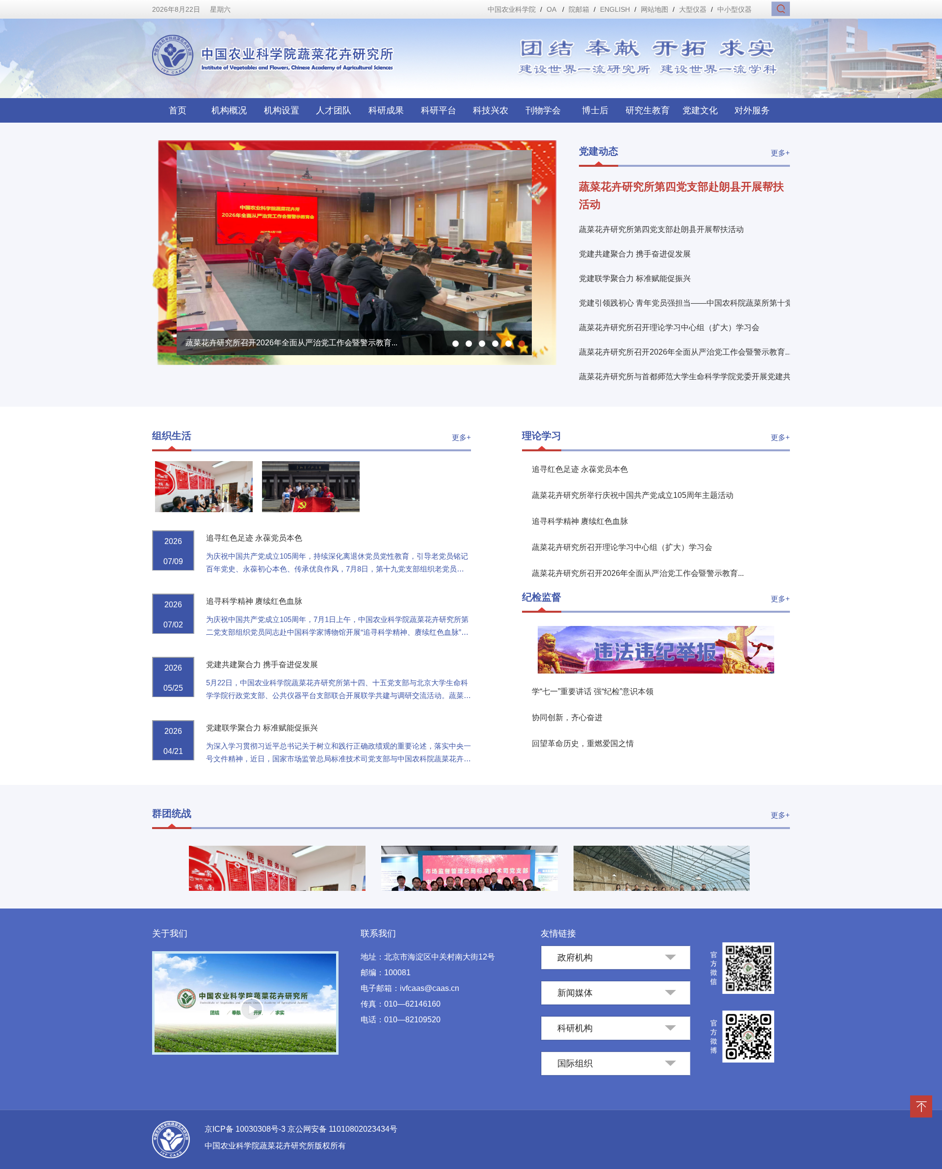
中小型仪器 (734, 9)
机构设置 (281, 110)
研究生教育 (648, 110)
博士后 (595, 110)
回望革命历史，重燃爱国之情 (583, 743)
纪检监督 (541, 597)
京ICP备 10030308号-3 (246, 1129)
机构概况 (229, 110)
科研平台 (438, 110)
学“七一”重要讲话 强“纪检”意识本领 (593, 691)
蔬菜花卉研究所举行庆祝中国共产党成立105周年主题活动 (632, 495)
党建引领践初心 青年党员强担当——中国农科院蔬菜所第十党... (689, 303)
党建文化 (700, 110)
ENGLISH (615, 9)
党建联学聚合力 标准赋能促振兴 (636, 278)
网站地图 (654, 9)
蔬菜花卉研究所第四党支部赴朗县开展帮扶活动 (661, 229)
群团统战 (171, 813)
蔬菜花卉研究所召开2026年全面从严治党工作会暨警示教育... (685, 352)
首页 (177, 110)
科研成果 (386, 110)
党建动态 (598, 151)
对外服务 (752, 110)
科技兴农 (490, 110)
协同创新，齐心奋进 (567, 717)
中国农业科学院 (512, 9)
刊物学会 (543, 110)
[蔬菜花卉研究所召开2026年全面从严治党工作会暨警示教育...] (354, 352)
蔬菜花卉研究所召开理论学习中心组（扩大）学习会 (669, 327)
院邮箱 (579, 9)
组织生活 (171, 435)
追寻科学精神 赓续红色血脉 (254, 601)
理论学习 (541, 435)
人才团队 (333, 110)
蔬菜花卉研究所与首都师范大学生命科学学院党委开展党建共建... (692, 376)
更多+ (780, 153)
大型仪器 (692, 9)
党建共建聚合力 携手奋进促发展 (635, 254)
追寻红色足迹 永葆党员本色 (254, 538)
